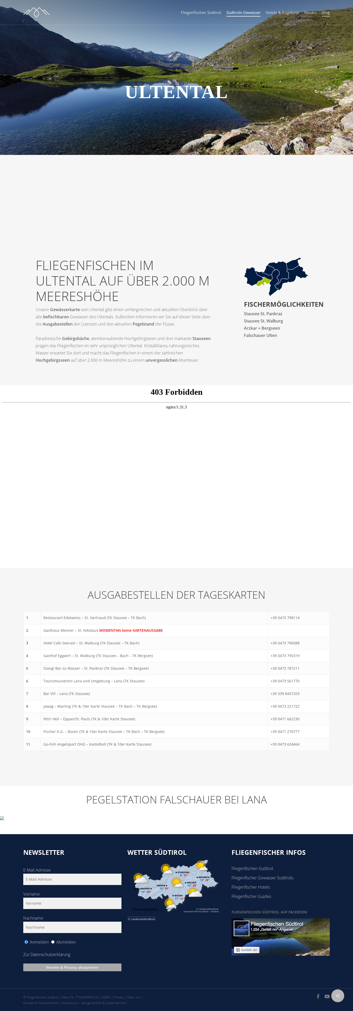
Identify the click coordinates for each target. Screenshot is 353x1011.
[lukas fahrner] (116, 1003)
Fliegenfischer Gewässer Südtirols (262, 878)
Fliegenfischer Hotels (251, 887)
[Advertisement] (176, 193)
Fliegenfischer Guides (251, 896)
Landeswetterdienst (143, 919)
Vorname (31, 894)
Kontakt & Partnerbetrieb (41, 1003)
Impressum (70, 1003)
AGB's (106, 997)
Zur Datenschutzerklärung (46, 954)
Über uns (133, 997)
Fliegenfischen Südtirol (252, 868)
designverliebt (92, 1003)
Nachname (33, 918)
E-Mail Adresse (37, 870)
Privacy (119, 997)
